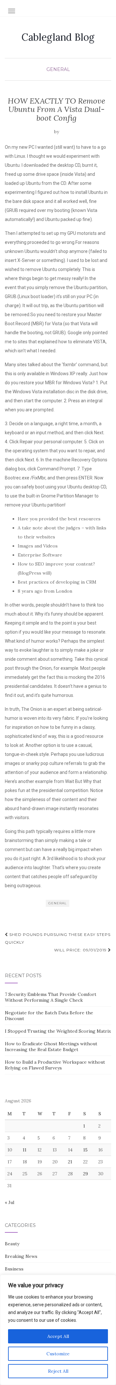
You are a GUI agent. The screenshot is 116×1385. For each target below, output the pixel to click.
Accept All (58, 1336)
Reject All (58, 1371)
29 (85, 1174)
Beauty (12, 1244)
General (58, 69)
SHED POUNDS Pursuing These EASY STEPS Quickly (58, 938)
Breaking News (21, 1256)
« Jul (9, 1202)
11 (24, 1150)
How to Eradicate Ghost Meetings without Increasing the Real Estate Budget (51, 1046)
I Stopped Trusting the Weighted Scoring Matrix (58, 1031)
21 (70, 1162)
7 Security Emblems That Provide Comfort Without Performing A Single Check (50, 997)
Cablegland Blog (58, 37)
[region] (58, 1330)
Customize (58, 1354)
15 (85, 1150)
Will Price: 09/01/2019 (81, 950)
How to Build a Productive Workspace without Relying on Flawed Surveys (55, 1065)
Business (14, 1269)
